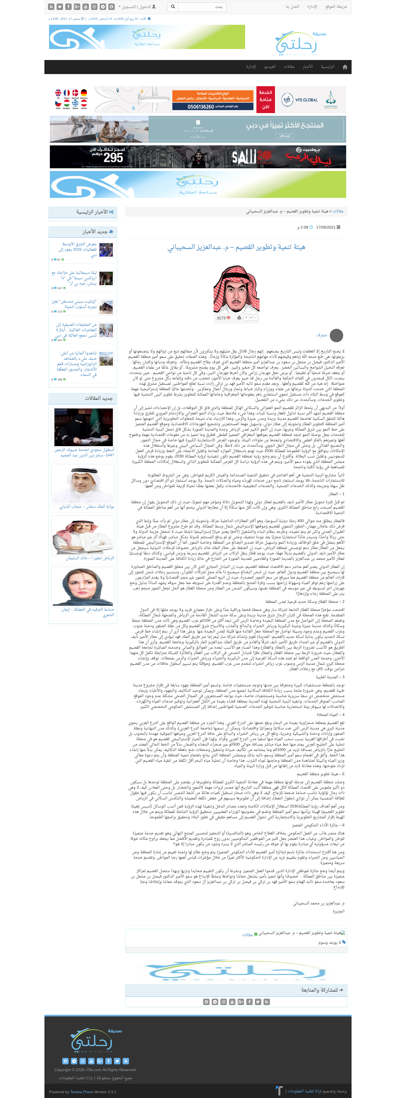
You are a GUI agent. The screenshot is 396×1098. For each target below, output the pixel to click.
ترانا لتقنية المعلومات (305, 1091)
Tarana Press (81, 1092)
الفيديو (270, 67)
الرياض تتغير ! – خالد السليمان (90, 558)
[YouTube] (86, 7)
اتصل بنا (292, 7)
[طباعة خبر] (239, 318)
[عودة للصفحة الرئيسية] (300, 43)
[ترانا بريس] (279, 1091)
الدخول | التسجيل (136, 7)
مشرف (322, 335)
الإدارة (312, 7)
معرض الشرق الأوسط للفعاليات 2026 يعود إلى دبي (77, 250)
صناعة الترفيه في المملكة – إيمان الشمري (87, 612)
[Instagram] (95, 7)
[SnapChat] (111, 7)
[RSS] (51, 7)
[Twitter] (60, 7)
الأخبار (308, 67)
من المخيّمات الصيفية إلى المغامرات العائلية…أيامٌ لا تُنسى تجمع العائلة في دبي (76, 330)
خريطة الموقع (336, 7)
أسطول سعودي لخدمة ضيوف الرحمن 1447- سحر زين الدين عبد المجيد (84, 452)
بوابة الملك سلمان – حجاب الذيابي (86, 506)
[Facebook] (69, 7)
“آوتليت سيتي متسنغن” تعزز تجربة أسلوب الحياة (74, 304)
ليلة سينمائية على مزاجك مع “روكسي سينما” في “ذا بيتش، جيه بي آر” (74, 278)
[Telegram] (103, 7)
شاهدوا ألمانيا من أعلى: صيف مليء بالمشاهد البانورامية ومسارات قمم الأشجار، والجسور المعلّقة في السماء (77, 364)
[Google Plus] (77, 7)
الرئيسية (327, 67)
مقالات (289, 67)
